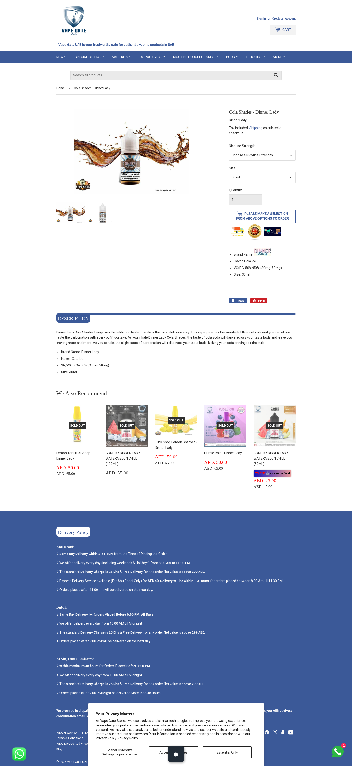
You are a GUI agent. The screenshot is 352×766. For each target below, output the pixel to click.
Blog (59, 749)
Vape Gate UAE (77, 762)
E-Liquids (254, 57)
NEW (60, 57)
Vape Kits (120, 57)
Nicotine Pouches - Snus (194, 57)
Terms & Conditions (69, 738)
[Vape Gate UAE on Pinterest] (266, 733)
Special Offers (88, 57)
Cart (286, 30)
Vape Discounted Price (72, 743)
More (277, 57)
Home (60, 88)
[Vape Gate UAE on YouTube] (290, 733)
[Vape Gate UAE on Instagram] (275, 733)
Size (232, 168)
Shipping (255, 128)
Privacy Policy (128, 738)
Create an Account (284, 18)
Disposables (151, 57)
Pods (231, 57)
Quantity (235, 190)
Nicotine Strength (242, 146)
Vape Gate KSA (66, 732)
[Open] (176, 754)
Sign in (261, 18)
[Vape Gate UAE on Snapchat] (282, 733)
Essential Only (227, 752)
